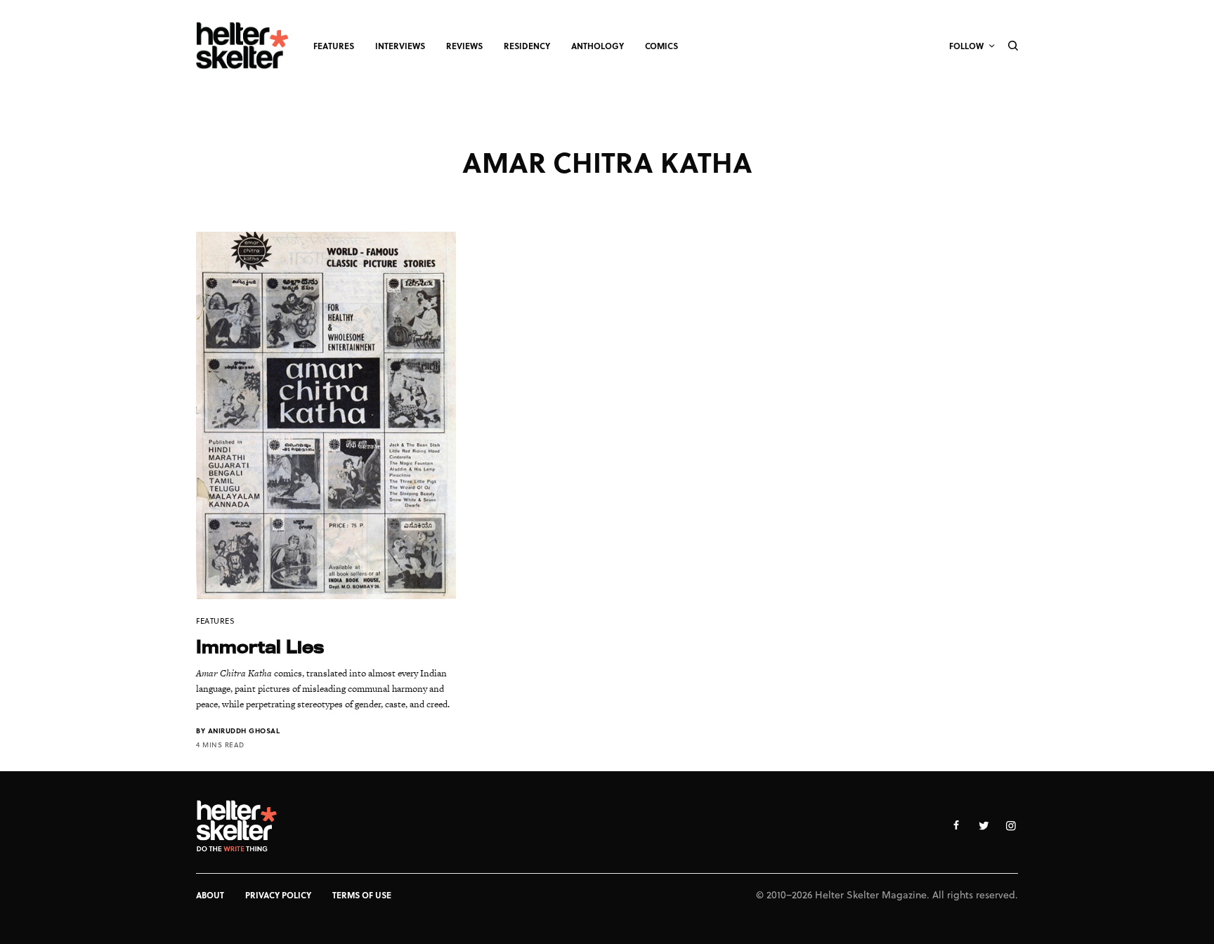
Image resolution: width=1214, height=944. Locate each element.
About (210, 895)
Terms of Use (361, 895)
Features (215, 621)
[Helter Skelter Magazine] (242, 45)
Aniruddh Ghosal (244, 730)
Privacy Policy (278, 895)
